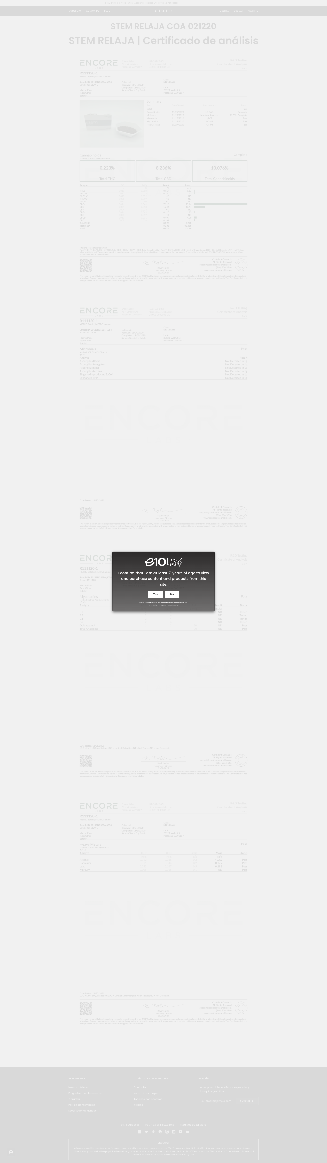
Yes (155, 594)
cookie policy (173, 605)
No (172, 594)
